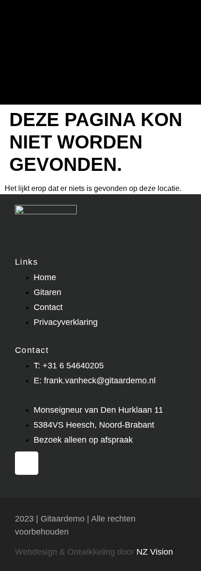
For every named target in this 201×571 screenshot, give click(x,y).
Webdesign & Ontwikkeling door (94, 552)
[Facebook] (26, 463)
